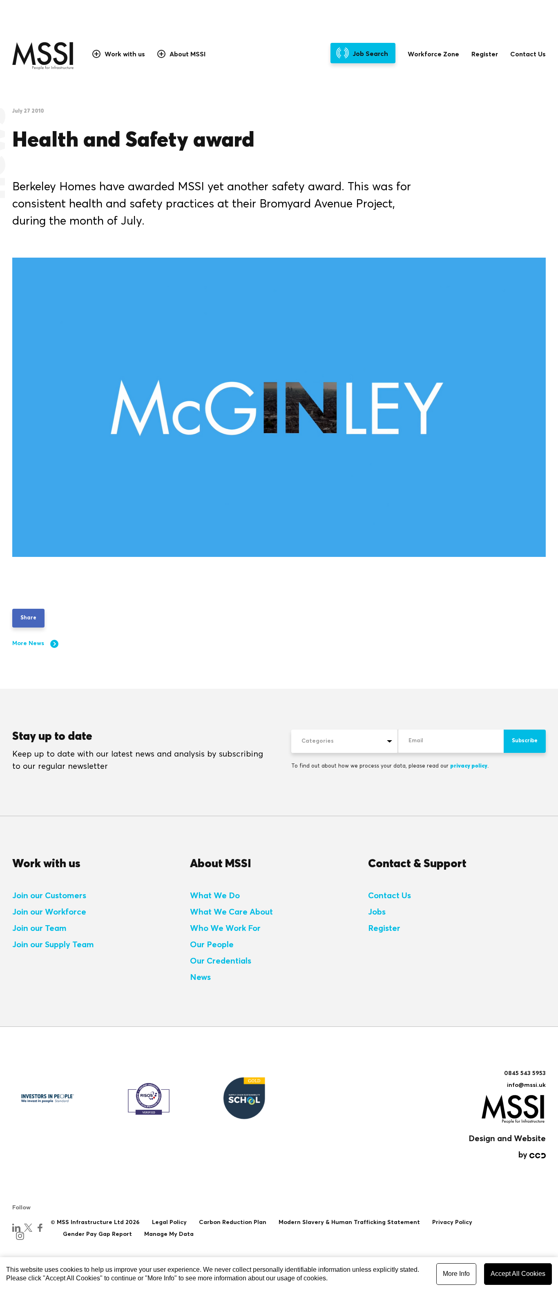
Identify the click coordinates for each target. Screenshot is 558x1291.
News (200, 977)
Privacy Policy (452, 1222)
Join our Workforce (49, 912)
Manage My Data (169, 1234)
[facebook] (40, 1228)
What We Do (215, 896)
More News (28, 643)
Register (484, 54)
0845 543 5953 (525, 1073)
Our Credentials (220, 961)
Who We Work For (225, 928)
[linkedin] (16, 1228)
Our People (212, 945)
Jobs (377, 912)
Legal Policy (169, 1222)
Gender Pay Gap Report (97, 1234)
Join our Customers (49, 896)
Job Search (370, 54)
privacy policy (468, 766)
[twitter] (28, 1228)
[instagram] (20, 1236)
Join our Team (39, 928)
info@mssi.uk (526, 1085)
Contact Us (528, 54)
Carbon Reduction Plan (232, 1222)
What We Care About (231, 912)
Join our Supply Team (53, 945)
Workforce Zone (433, 54)
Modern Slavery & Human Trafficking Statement (349, 1222)
